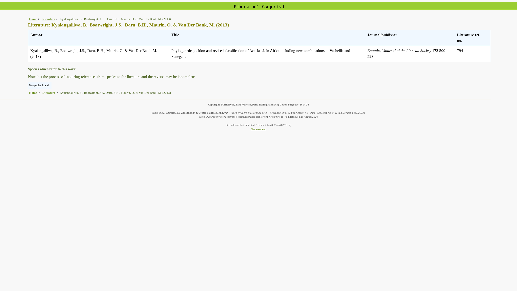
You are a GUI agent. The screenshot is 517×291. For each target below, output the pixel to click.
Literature (48, 19)
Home (33, 19)
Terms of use (258, 129)
